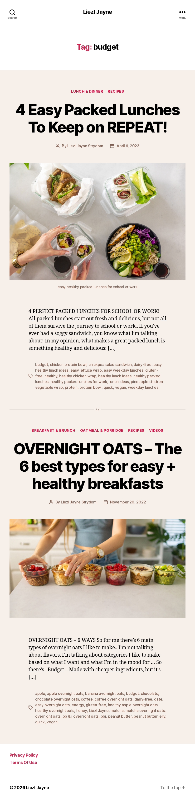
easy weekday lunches (123, 370)
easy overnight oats (52, 704)
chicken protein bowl (68, 364)
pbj (103, 716)
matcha (117, 710)
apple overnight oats (65, 693)
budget (41, 364)
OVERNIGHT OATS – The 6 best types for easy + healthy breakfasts (97, 466)
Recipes (116, 91)
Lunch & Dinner (87, 91)
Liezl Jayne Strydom (85, 145)
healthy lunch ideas (115, 376)
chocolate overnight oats (57, 699)
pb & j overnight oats (80, 716)
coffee (87, 699)
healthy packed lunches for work (79, 381)
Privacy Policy (24, 755)
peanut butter (120, 716)
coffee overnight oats (113, 699)
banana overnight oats (104, 693)
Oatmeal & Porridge (101, 430)
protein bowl (90, 387)
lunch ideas (119, 381)
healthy (50, 376)
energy (78, 704)
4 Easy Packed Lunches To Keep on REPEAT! (97, 118)
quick (108, 387)
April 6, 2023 (128, 145)
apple (40, 693)
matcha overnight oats (145, 710)
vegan (120, 387)
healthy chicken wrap (77, 376)
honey (81, 710)
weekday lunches (143, 387)
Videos (156, 430)
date (158, 699)
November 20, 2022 (128, 502)
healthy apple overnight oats (133, 704)
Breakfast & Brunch (53, 430)
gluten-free (96, 704)
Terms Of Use (23, 762)
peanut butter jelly (149, 716)
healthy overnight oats (54, 710)
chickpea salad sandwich (110, 364)
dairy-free (142, 364)
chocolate (149, 693)
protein (71, 387)
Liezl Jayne (97, 12)
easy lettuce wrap (86, 370)
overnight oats (47, 716)
